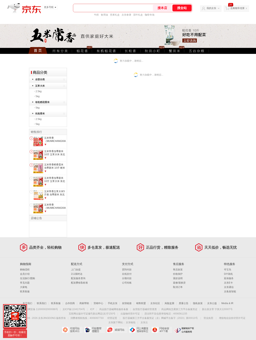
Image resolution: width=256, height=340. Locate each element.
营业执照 (208, 318)
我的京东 (211, 8)
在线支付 (127, 274)
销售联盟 (141, 303)
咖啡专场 (149, 14)
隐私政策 (198, 303)
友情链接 (127, 303)
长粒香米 (40, 113)
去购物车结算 (237, 8)
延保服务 (229, 278)
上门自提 (76, 269)
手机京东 (112, 303)
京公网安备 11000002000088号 (40, 309)
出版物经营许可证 (130, 313)
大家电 (23, 287)
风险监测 (169, 303)
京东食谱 (126, 14)
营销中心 (98, 303)
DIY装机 (228, 274)
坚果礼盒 (115, 14)
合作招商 (70, 303)
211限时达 (76, 274)
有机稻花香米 (42, 102)
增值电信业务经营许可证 (232, 318)
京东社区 (155, 303)
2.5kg (39, 91)
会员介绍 (25, 274)
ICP (92, 309)
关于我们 (27, 303)
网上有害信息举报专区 (139, 330)
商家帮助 (84, 303)
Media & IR (227, 303)
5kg (38, 96)
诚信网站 (117, 330)
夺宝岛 (227, 269)
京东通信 (229, 287)
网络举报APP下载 (161, 330)
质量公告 (183, 303)
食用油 (104, 14)
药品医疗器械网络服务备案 (113, 309)
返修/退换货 (179, 282)
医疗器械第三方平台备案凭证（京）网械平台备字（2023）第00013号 (160, 318)
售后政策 (178, 269)
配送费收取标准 (79, 282)
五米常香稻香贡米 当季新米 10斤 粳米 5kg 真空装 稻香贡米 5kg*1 (54, 169)
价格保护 (178, 274)
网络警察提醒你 (94, 330)
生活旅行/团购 (27, 278)
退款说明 (178, 278)
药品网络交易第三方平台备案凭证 (179, 309)
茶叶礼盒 (138, 14)
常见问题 (25, 282)
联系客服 (25, 291)
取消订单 (178, 287)
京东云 (144, 322)
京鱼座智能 (230, 291)
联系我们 (41, 303)
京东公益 (212, 303)
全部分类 (40, 79)
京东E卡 (228, 282)
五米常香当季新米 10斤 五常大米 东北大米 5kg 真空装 (54, 154)
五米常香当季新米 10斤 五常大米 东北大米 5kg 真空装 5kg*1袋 (54, 183)
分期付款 (127, 278)
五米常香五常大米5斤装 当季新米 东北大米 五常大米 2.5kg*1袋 (54, 196)
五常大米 (40, 85)
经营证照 (112, 318)
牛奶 (96, 14)
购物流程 (25, 269)
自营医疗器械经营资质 (145, 309)
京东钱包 (130, 322)
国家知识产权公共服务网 (184, 330)
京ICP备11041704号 (74, 309)
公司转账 (127, 282)
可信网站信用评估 (72, 330)
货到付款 (127, 269)
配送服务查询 (78, 278)
